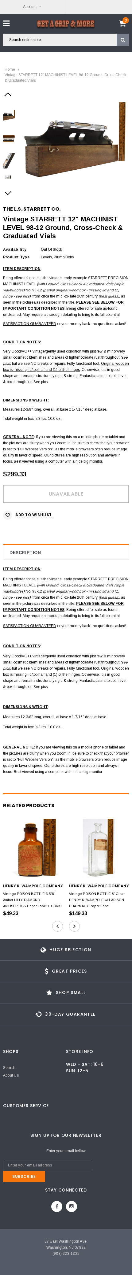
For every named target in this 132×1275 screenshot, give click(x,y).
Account (30, 7)
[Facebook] (56, 1206)
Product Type (16, 257)
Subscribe (24, 1176)
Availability (14, 249)
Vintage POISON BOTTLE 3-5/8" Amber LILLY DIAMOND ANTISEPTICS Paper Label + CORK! (32, 900)
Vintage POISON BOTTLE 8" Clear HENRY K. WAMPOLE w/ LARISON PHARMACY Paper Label (97, 900)
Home (10, 69)
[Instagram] (71, 1206)
